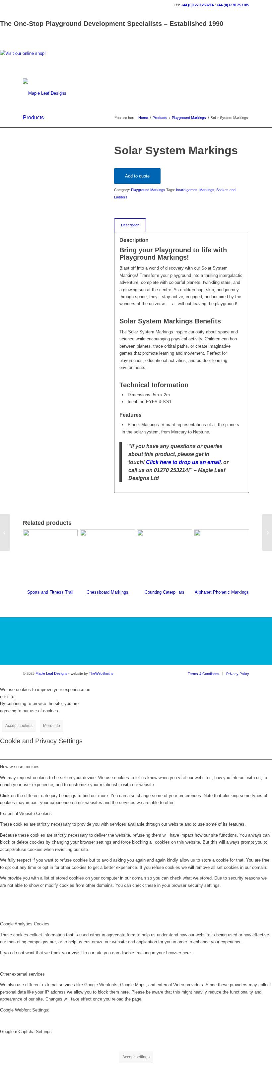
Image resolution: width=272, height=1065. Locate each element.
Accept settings (136, 1057)
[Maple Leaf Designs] (44, 93)
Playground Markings (148, 190)
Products (33, 117)
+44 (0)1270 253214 (197, 5)
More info (51, 725)
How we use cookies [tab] (19, 766)
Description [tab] (130, 225)
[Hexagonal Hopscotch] (5, 532)
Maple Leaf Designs (51, 673)
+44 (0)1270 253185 (233, 5)
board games (186, 190)
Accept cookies (19, 725)
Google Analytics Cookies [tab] (24, 923)
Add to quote (137, 176)
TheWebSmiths (101, 673)
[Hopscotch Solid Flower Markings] (267, 532)
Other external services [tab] (22, 974)
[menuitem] (203, 673)
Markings (206, 190)
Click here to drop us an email (183, 462)
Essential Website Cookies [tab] (26, 813)
